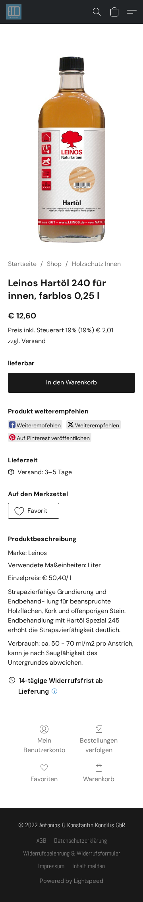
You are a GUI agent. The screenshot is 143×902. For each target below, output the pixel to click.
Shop (54, 264)
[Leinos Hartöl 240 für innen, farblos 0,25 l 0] (71, 151)
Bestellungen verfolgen (99, 745)
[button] (14, 12)
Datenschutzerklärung (80, 840)
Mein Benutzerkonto (44, 745)
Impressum (51, 866)
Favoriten (44, 779)
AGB (41, 840)
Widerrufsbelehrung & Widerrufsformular (71, 853)
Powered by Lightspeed (71, 880)
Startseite (22, 264)
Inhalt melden (88, 866)
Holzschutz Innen (96, 264)
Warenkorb (98, 779)
